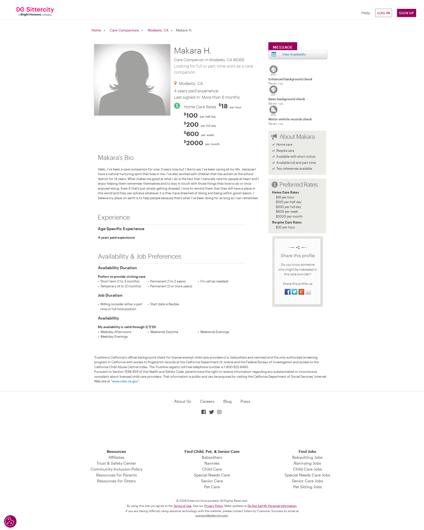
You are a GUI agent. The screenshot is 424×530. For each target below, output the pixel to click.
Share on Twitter (294, 292)
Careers (207, 401)
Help (365, 12)
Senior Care (212, 480)
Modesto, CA (158, 30)
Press (245, 401)
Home (96, 30)
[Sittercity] (35, 11)
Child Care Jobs (307, 469)
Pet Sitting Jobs (307, 486)
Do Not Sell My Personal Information (272, 505)
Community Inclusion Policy (116, 469)
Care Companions (124, 30)
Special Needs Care (212, 475)
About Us (182, 401)
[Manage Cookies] (10, 521)
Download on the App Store (212, 432)
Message (283, 47)
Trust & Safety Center (116, 463)
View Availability (294, 54)
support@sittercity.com (212, 515)
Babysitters (212, 457)
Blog (227, 401)
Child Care (212, 469)
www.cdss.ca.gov (125, 381)
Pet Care (212, 486)
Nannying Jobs (307, 463)
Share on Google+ (301, 292)
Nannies (212, 463)
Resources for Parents (116, 475)
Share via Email (308, 292)
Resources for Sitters (116, 480)
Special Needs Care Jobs (307, 475)
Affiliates (116, 457)
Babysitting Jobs (307, 457)
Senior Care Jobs (307, 480)
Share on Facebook (288, 292)
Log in (383, 13)
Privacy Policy (213, 505)
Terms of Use (182, 505)
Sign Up (406, 13)
